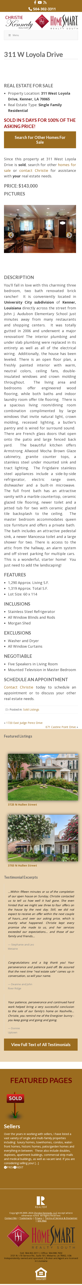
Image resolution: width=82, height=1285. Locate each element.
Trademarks (25, 1218)
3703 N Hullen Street (22, 865)
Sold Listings (31, 709)
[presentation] (9, 1167)
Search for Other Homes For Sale (40, 139)
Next (68, 234)
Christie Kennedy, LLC (45, 1212)
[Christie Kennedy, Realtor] (41, 22)
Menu (16, 35)
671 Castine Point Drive (61, 727)
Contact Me (11, 1218)
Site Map (42, 1220)
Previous (10, 234)
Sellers (12, 1126)
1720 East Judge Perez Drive (24, 723)
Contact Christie (18, 687)
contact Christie (33, 170)
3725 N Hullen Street (22, 804)
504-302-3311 (44, 9)
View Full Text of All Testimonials (40, 1044)
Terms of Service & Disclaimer (61, 1218)
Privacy (38, 1218)
